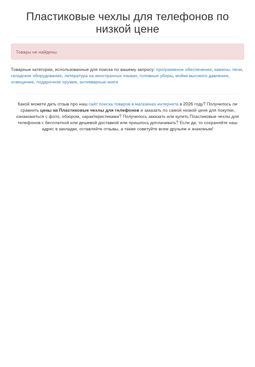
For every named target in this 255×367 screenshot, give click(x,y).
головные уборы (156, 75)
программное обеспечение (184, 69)
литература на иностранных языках (100, 75)
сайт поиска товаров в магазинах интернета (133, 103)
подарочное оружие (56, 81)
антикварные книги (99, 81)
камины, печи (228, 69)
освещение (22, 81)
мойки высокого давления (201, 75)
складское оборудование (36, 75)
